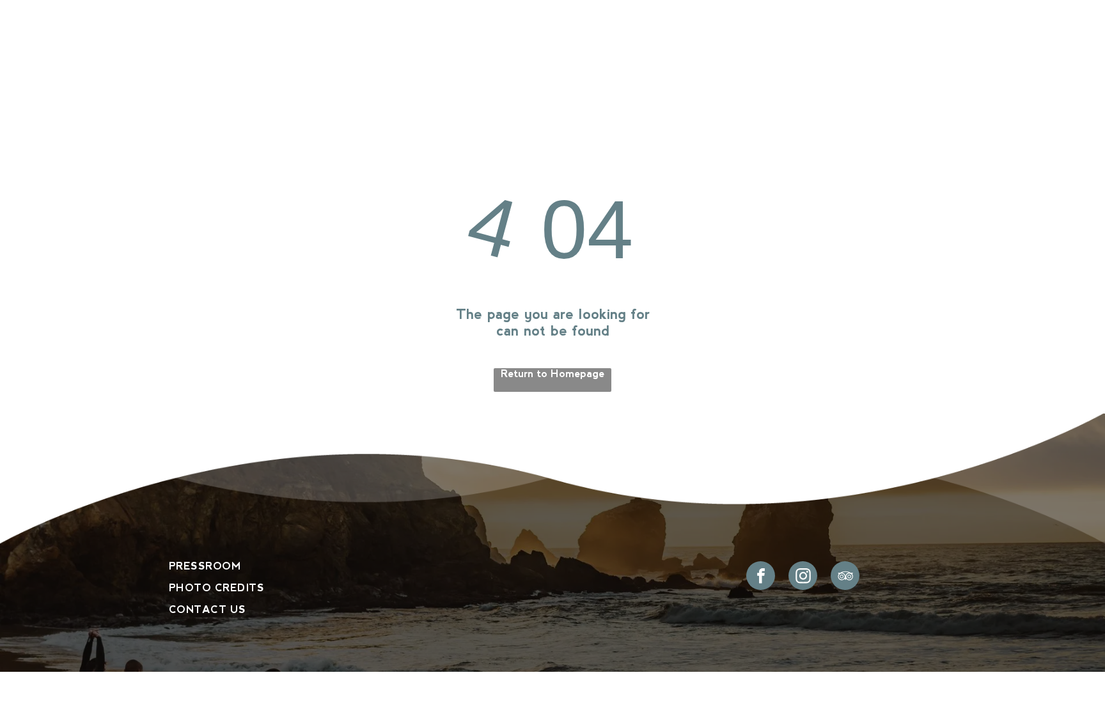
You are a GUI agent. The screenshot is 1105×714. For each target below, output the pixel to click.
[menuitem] (279, 60)
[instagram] (802, 577)
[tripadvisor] (845, 577)
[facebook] (760, 577)
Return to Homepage (552, 373)
